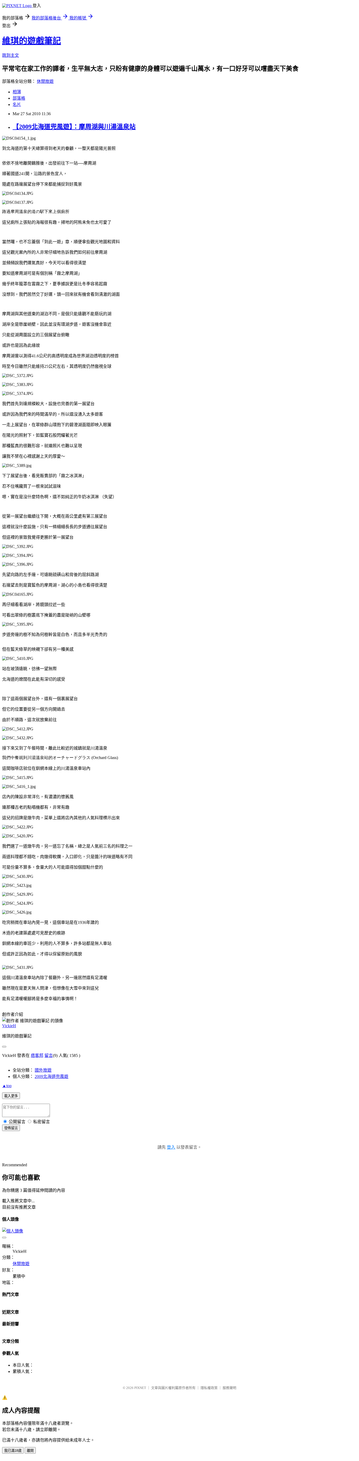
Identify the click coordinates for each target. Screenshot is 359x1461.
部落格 (19, 98)
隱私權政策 (209, 1388)
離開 (30, 1451)
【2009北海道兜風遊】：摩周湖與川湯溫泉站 (74, 126)
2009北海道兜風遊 (51, 1076)
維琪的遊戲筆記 (31, 40)
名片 (17, 104)
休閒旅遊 (45, 81)
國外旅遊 (43, 1070)
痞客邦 (37, 1055)
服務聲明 (229, 1388)
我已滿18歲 (13, 1451)
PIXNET (140, 1388)
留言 (48, 1055)
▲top (7, 1085)
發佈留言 (11, 1128)
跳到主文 (10, 55)
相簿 (17, 92)
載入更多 (11, 1096)
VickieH (9, 1026)
